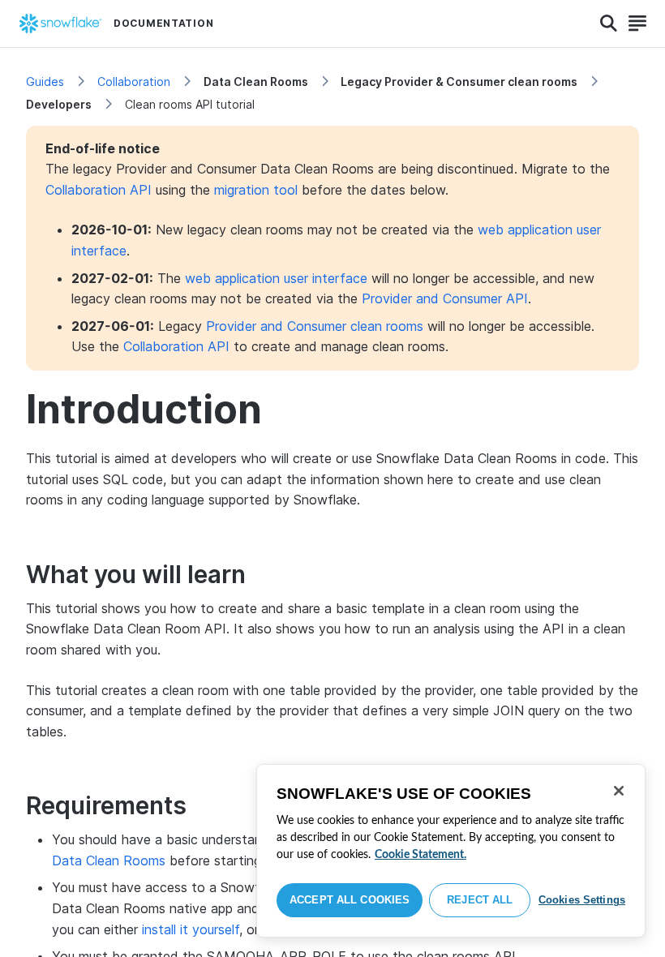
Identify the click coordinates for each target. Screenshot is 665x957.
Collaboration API (98, 190)
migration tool (256, 190)
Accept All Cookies (350, 900)
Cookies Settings (581, 900)
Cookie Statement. (420, 854)
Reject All (480, 900)
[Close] (619, 791)
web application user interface (276, 278)
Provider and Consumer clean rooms (314, 326)
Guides (45, 81)
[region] (451, 851)
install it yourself (190, 929)
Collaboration (133, 81)
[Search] (608, 23)
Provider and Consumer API (445, 298)
